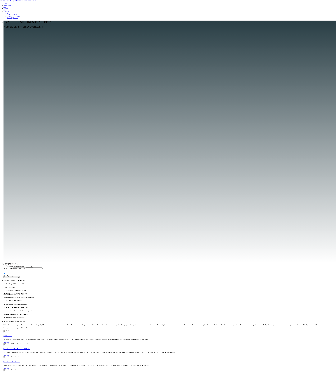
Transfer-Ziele (7, 5)
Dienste (6, 8)
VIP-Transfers (8, 336)
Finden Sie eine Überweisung (11, 277)
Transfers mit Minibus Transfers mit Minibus (17, 349)
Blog (5, 10)
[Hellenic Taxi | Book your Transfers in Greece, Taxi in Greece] (18, 0)
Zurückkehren (7, 272)
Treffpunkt (6, 265)
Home (5, 3)
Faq (5, 7)
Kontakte (6, 11)
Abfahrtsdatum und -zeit (10, 263)
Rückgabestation (8, 266)
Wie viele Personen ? (15, 268)
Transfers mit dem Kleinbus (12, 362)
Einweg (6, 275)
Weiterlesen (7, 342)
